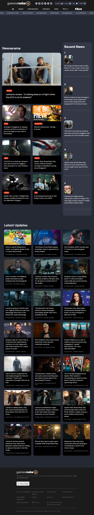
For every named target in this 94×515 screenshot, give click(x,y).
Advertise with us (68, 497)
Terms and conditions (24, 492)
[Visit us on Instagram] (48, 3)
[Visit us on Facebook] (45, 3)
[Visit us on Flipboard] (39, 3)
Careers (34, 497)
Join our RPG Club (81, 13)
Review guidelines (22, 502)
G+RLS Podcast (54, 13)
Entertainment (33, 9)
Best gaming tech (67, 13)
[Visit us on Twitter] (36, 3)
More (64, 9)
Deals (56, 9)
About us (50, 497)
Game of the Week (27, 13)
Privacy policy (51, 492)
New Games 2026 (41, 13)
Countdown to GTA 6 (13, 13)
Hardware (46, 9)
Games (20, 9)
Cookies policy (67, 492)
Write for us (36, 502)
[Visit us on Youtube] (42, 3)
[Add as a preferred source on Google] (23, 484)
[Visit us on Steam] (51, 3)
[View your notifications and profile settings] (77, 3)
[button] (83, 3)
